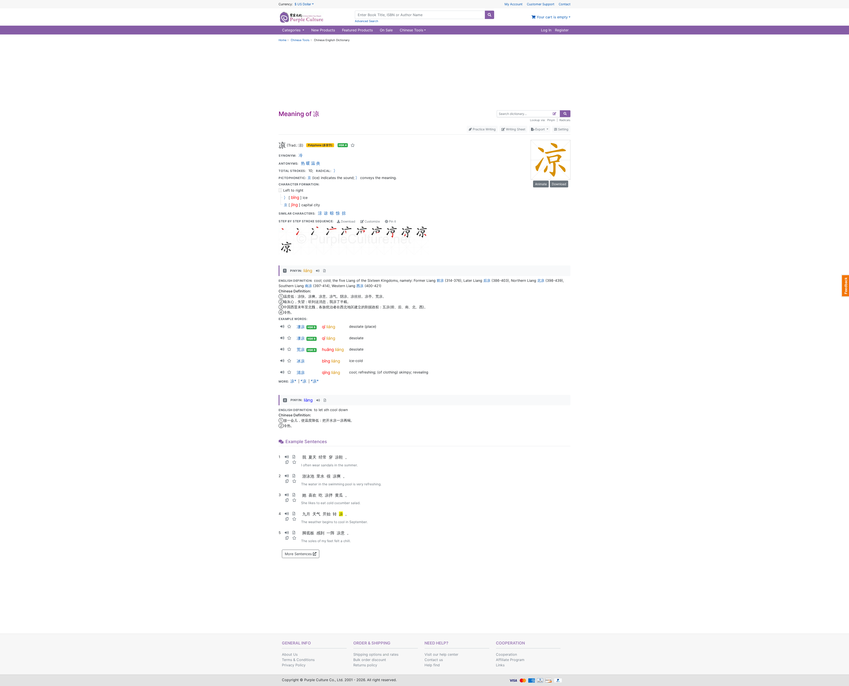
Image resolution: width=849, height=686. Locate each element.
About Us (290, 654)
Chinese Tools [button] (411, 30)
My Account (513, 4)
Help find (432, 665)
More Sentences (299, 554)
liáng (307, 270)
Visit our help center (441, 654)
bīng (295, 197)
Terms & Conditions (298, 659)
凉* (293, 381)
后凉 (486, 280)
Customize (372, 221)
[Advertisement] (424, 77)
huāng (328, 349)
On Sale (386, 30)
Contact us (433, 659)
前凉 (440, 280)
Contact (564, 4)
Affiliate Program (510, 659)
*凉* (315, 381)
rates (394, 654)
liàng (308, 400)
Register (562, 30)
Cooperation (506, 654)
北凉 (540, 280)
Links (500, 665)
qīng (326, 372)
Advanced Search (366, 21)
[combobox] (420, 15)
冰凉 (301, 360)
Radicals (564, 120)
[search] (489, 15)
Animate (541, 184)
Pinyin (551, 120)
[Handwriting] (554, 113)
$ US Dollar (302, 4)
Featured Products (357, 30)
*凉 (303, 381)
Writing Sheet (515, 129)
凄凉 (301, 326)
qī (323, 326)
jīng (294, 204)
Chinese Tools (300, 40)
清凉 (301, 372)
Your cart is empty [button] (551, 17)
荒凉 (301, 349)
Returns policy (365, 665)
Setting (562, 129)
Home (282, 40)
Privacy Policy (294, 665)
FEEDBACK (845, 285)
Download (347, 221)
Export (540, 129)
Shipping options (367, 654)
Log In (546, 30)
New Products (323, 30)
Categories (292, 30)
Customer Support (540, 4)
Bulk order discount (369, 659)
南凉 (308, 286)
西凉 (359, 286)
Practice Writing (484, 129)
